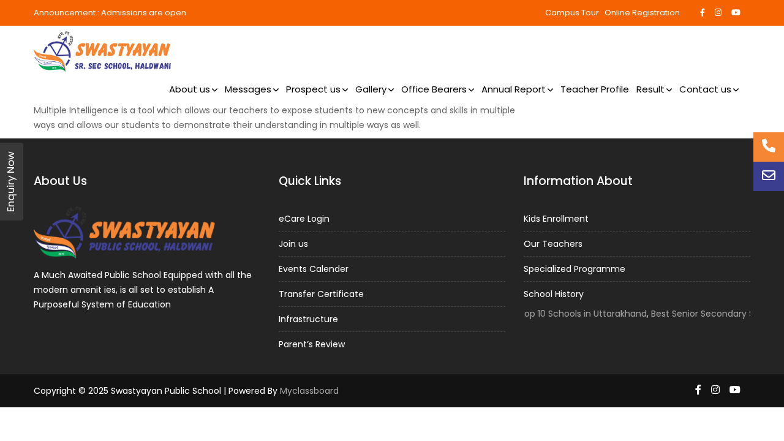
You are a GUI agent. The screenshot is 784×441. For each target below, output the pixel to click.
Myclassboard (309, 391)
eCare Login (304, 218)
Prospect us (313, 89)
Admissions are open (143, 12)
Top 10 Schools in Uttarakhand (578, 313)
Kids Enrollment (556, 218)
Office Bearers (434, 89)
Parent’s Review (312, 343)
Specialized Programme (574, 268)
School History (554, 293)
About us (189, 89)
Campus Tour (572, 12)
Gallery (370, 89)
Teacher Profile (594, 89)
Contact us (705, 89)
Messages (248, 89)
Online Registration (642, 12)
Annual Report (513, 89)
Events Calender (314, 268)
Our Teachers (553, 243)
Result (650, 89)
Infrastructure (308, 318)
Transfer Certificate (321, 293)
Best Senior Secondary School (709, 313)
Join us (293, 243)
